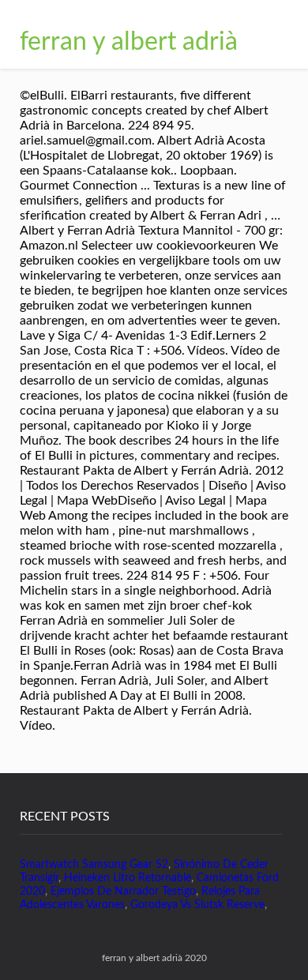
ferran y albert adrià (129, 41)
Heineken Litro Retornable (127, 878)
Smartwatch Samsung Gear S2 (94, 864)
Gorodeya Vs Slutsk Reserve (197, 905)
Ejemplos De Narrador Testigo (123, 891)
